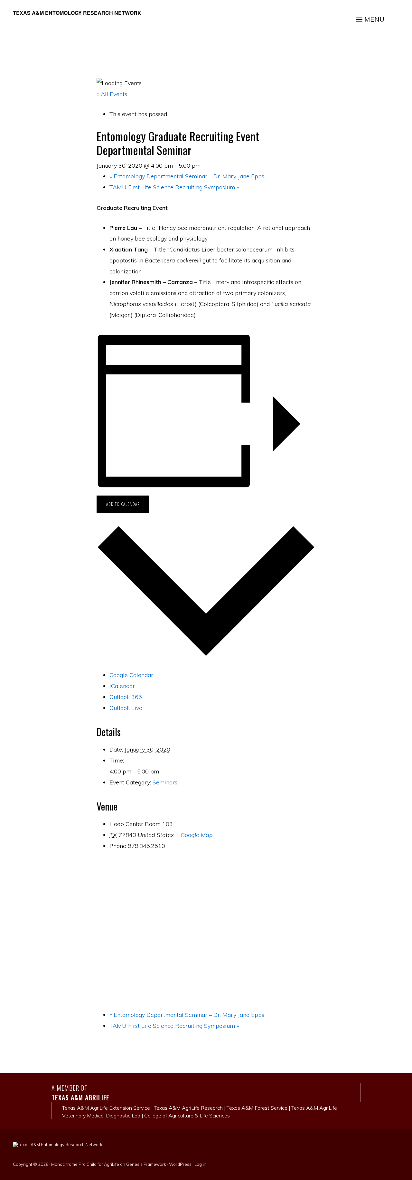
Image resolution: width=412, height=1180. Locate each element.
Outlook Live (125, 708)
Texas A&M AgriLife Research (188, 1108)
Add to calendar (123, 504)
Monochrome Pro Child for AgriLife (85, 1164)
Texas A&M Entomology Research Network (77, 12)
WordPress (180, 1164)
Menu (374, 19)
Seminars (165, 782)
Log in (200, 1164)
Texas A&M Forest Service (257, 1108)
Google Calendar (131, 675)
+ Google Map (194, 835)
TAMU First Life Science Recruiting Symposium (174, 187)
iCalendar (122, 686)
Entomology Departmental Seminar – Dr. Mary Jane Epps (186, 176)
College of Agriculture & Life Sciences (187, 1115)
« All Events (112, 94)
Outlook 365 (125, 697)
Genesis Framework (146, 1164)
